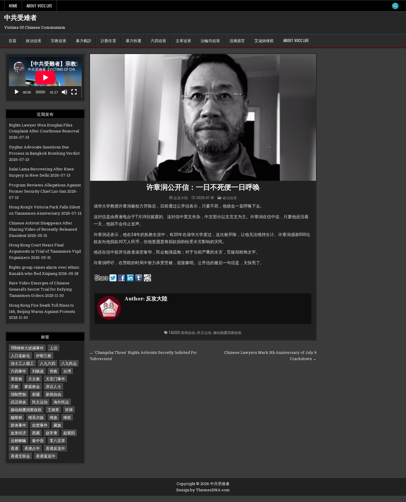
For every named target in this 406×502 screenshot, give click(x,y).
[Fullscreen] (74, 92)
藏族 (57, 425)
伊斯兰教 (43, 355)
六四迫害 (158, 40)
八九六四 (47, 363)
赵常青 (51, 433)
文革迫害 (183, 40)
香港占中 (32, 448)
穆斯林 (16, 417)
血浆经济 (18, 433)
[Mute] (64, 92)
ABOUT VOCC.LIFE (39, 6)
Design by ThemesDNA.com (203, 490)
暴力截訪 (83, 40)
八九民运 (69, 363)
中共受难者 (20, 18)
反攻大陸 (181, 197)
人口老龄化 (20, 355)
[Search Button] (395, 6)
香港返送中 (45, 456)
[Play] (17, 92)
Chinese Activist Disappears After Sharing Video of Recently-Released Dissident (43, 229)
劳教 (53, 371)
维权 (67, 417)
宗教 (14, 386)
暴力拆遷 (133, 40)
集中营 (38, 440)
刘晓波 (38, 371)
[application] (45, 77)
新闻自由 (53, 394)
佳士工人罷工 (22, 363)
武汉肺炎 (18, 402)
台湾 (67, 371)
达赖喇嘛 (18, 440)
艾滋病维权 (264, 40)
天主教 (34, 378)
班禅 (69, 409)
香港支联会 (20, 456)
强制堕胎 (18, 394)
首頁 (12, 40)
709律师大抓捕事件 (27, 348)
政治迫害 (33, 40)
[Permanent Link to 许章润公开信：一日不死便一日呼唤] (203, 117)
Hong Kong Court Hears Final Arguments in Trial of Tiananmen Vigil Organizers (45, 251)
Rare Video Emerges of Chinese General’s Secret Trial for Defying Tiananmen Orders (40, 289)
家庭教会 (32, 386)
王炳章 (53, 409)
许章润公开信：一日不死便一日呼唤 (203, 187)
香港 (14, 448)
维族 (53, 417)
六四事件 (18, 371)
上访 (53, 348)
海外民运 (61, 402)
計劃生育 (108, 40)
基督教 (16, 378)
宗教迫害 (58, 40)
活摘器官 (237, 40)
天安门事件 (55, 378)
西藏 (36, 433)
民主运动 (40, 402)
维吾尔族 (36, 417)
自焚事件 (40, 425)
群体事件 (18, 425)
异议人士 (53, 386)
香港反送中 (55, 448)
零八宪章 (57, 440)
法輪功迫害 (210, 40)
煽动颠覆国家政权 (26, 409)
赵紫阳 (69, 433)
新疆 (36, 394)
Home (13, 6)
